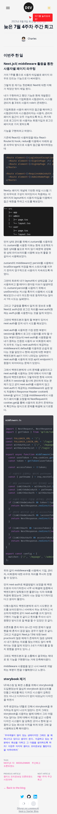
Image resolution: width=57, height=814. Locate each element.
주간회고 (36, 762)
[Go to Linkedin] (35, 796)
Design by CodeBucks (28, 808)
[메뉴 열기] (8, 8)
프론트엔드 (9, 765)
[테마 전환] (49, 8)
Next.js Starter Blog (28, 811)
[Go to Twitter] (22, 796)
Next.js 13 (9, 762)
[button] (28, 7)
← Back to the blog (14, 787)
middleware (23, 762)
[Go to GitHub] (28, 796)
